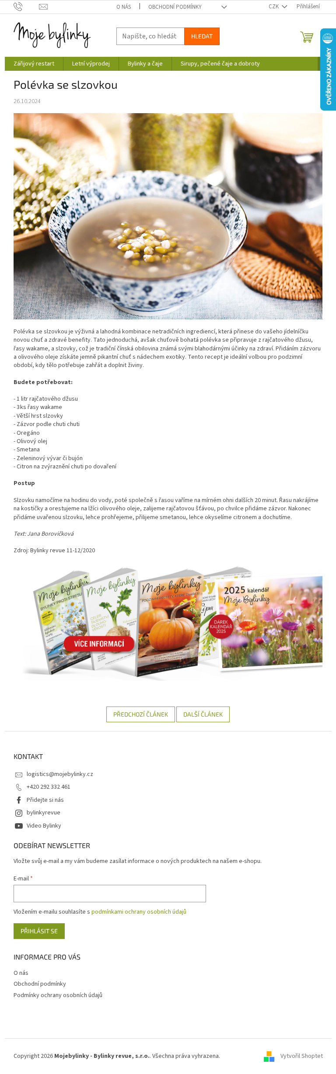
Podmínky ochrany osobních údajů (58, 995)
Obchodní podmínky (175, 7)
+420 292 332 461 (48, 787)
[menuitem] (34, 64)
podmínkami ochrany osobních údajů (138, 912)
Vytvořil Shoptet (301, 1056)
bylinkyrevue (43, 812)
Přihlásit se (39, 931)
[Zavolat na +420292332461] (26, 6)
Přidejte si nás (45, 800)
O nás (123, 7)
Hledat (202, 36)
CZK (274, 6)
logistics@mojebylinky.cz (60, 774)
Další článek (203, 714)
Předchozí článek (140, 714)
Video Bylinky (44, 825)
